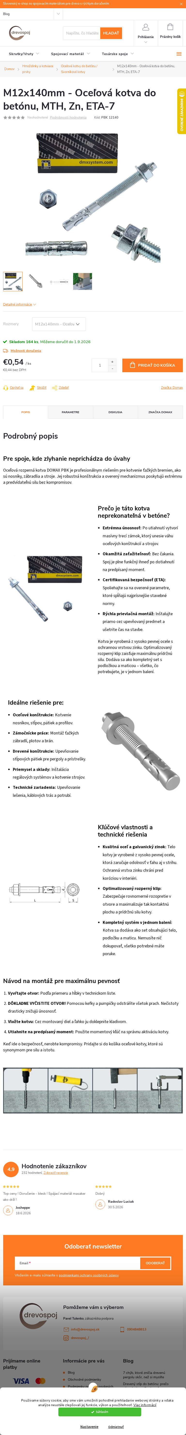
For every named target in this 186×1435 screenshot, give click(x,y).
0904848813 (136, 1329)
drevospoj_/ (80, 1338)
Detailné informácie (17, 304)
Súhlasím (102, 1412)
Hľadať (111, 33)
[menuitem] (24, 54)
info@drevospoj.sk (85, 1329)
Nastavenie (89, 1426)
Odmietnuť (116, 1427)
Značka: (172, 388)
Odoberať (155, 1263)
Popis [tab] (25, 412)
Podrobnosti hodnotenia (68, 118)
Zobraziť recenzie (56, 1173)
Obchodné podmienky (84, 1379)
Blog (6, 14)
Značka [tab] (160, 412)
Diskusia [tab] (115, 412)
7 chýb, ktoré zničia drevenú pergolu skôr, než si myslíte (144, 1375)
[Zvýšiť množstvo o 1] (112, 362)
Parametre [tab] (70, 412)
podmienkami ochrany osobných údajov (89, 1275)
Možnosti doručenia (26, 350)
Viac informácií (144, 1405)
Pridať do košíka (156, 365)
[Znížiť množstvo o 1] (112, 368)
